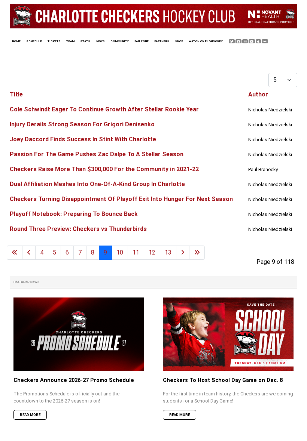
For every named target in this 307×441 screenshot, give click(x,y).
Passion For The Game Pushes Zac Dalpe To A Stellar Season (96, 154)
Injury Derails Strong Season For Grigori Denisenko (82, 124)
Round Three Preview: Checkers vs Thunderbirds (78, 228)
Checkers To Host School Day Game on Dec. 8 (223, 380)
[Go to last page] (197, 253)
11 (136, 252)
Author (258, 94)
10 (119, 252)
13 (168, 252)
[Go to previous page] (29, 253)
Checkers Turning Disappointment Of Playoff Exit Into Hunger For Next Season (121, 199)
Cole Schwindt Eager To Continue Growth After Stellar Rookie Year (104, 109)
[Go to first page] (14, 253)
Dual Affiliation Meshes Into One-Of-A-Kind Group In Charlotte (97, 184)
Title (16, 94)
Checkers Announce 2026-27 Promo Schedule (73, 380)
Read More (30, 415)
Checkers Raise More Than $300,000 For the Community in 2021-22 (104, 169)
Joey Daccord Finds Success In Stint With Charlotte (83, 139)
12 (152, 252)
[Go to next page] (182, 253)
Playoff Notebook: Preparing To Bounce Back (74, 214)
